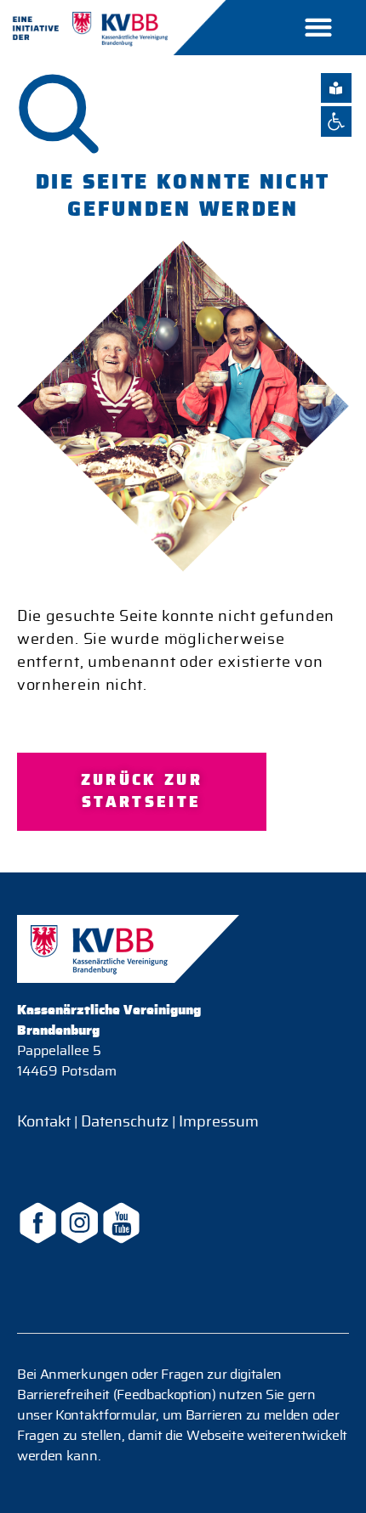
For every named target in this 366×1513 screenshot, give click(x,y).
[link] (336, 121)
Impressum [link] (217, 1122)
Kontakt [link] (44, 1122)
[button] (318, 27)
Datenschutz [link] (125, 1122)
